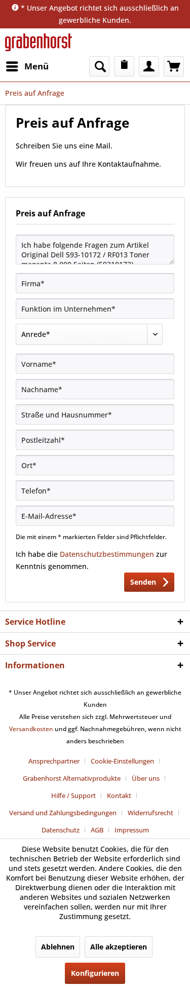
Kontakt (119, 795)
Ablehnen (57, 947)
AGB (97, 829)
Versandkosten (31, 729)
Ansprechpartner (54, 761)
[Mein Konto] (149, 66)
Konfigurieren (95, 973)
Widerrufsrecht (150, 812)
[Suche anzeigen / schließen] (99, 66)
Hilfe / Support (73, 795)
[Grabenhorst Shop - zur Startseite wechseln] (38, 42)
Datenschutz (61, 829)
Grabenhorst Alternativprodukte (72, 778)
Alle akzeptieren (118, 947)
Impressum (132, 829)
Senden (143, 582)
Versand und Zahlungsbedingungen (63, 812)
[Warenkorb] (174, 66)
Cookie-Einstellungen (122, 761)
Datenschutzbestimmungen (107, 554)
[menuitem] (27, 66)
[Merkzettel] (124, 66)
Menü (36, 66)
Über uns (146, 778)
